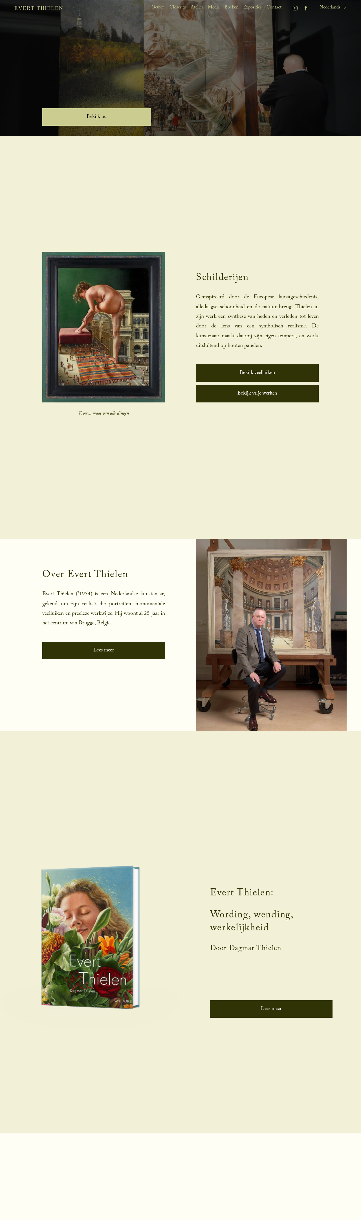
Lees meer (103, 650)
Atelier (197, 8)
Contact (274, 8)
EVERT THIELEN (38, 8)
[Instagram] (295, 8)
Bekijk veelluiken (257, 373)
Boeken (231, 8)
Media (214, 8)
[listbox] (333, 8)
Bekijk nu (97, 117)
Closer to (178, 8)
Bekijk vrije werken (257, 393)
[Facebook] (306, 8)
